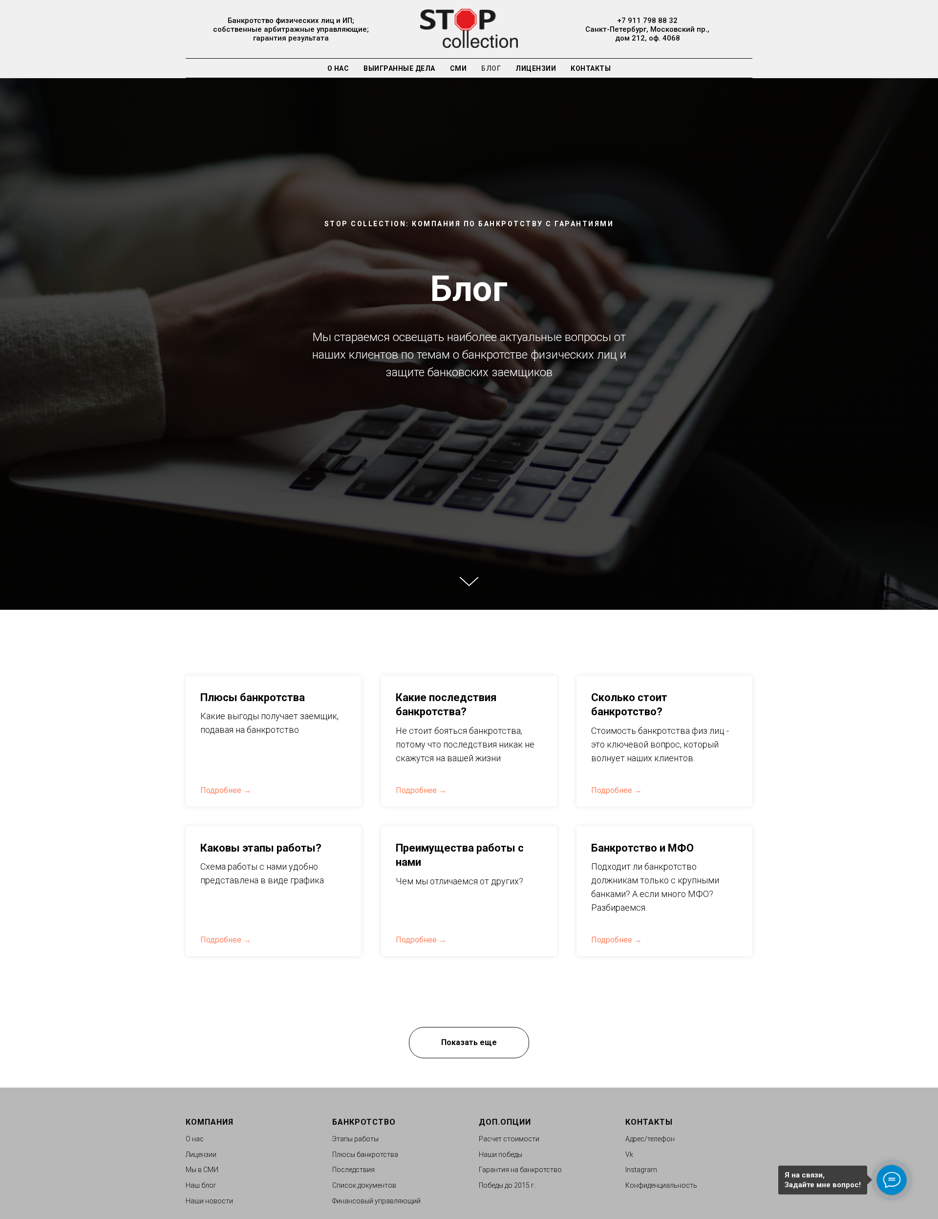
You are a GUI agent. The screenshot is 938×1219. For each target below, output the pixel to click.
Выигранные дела (399, 68)
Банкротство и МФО (642, 848)
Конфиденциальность (661, 1185)
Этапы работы (355, 1139)
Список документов (364, 1185)
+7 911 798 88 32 (647, 20)
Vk (629, 1154)
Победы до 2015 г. (507, 1185)
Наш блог (201, 1185)
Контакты (591, 68)
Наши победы (500, 1154)
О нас (338, 68)
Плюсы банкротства (252, 697)
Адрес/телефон (650, 1139)
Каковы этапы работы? (260, 848)
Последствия (353, 1170)
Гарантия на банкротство (520, 1170)
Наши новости (209, 1201)
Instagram (641, 1170)
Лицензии (535, 68)
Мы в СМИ (202, 1170)
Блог (491, 68)
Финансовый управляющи (374, 1201)
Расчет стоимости (509, 1139)
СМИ (458, 68)
